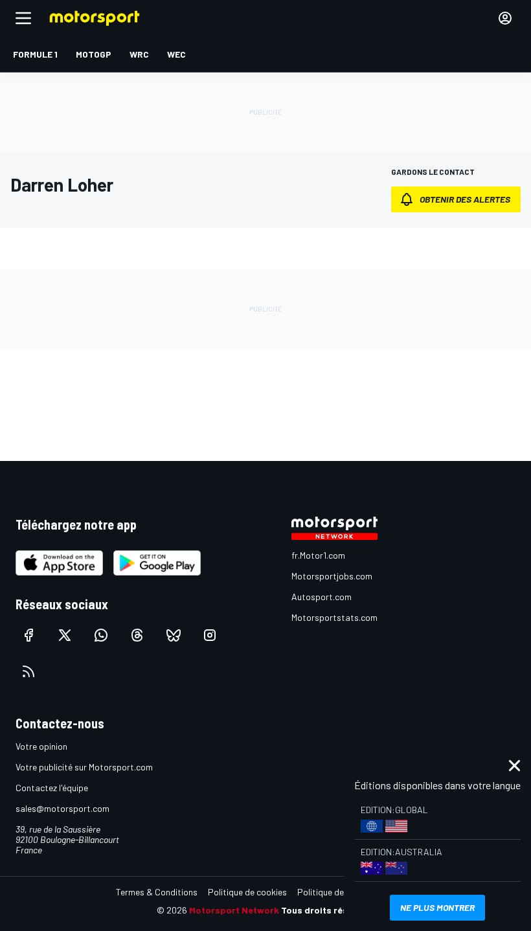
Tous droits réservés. (327, 909)
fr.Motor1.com (318, 555)
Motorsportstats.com (334, 617)
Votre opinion (41, 746)
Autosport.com (321, 596)
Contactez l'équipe (52, 787)
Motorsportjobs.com (331, 575)
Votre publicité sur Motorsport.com (84, 766)
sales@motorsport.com (62, 808)
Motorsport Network (234, 909)
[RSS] (28, 671)
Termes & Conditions (157, 891)
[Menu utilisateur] (505, 18)
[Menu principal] (23, 18)
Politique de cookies (247, 891)
